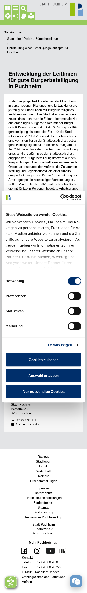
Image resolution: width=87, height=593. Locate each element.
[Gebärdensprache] (23, 16)
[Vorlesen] (15, 16)
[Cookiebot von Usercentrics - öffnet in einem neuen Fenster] (61, 197)
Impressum (43, 488)
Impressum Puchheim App (43, 517)
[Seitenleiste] (7, 8)
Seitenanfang (43, 512)
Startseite (14, 38)
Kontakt (27, 557)
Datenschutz (43, 493)
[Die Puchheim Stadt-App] (61, 550)
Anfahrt (27, 582)
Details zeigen (60, 345)
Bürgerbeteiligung (47, 38)
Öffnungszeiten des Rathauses (43, 577)
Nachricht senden (27, 424)
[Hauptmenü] (15, 8)
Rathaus (43, 456)
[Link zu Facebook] (24, 551)
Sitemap (43, 507)
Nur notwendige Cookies (44, 391)
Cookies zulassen (43, 360)
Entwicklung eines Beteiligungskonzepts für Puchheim (37, 50)
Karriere (43, 476)
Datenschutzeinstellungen (44, 498)
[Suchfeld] (23, 8)
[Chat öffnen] (76, 581)
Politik (28, 38)
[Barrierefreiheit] (7, 16)
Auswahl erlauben (43, 375)
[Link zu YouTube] (49, 550)
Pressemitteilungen (43, 481)
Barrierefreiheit (43, 503)
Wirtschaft (43, 471)
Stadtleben (43, 461)
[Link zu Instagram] (35, 551)
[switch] (74, 296)
